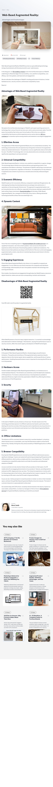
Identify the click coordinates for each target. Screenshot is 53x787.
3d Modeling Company (21, 58)
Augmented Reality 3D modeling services (34, 243)
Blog (8, 10)
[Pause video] (48, 120)
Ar (29, 58)
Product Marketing (36, 58)
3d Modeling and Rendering (8, 58)
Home (3, 10)
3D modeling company (19, 71)
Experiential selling (25, 191)
